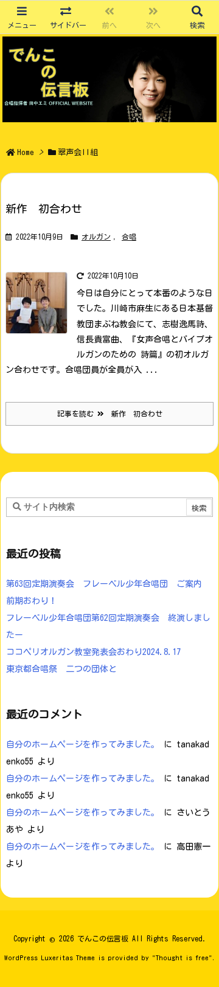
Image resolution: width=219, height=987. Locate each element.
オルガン (96, 236)
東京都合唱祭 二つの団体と (61, 669)
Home (25, 152)
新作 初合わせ (43, 208)
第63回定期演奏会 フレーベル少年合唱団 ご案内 (104, 584)
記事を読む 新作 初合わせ (109, 413)
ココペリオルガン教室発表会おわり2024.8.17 (93, 652)
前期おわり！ (31, 601)
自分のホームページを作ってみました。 (82, 744)
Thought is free (182, 957)
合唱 (129, 236)
